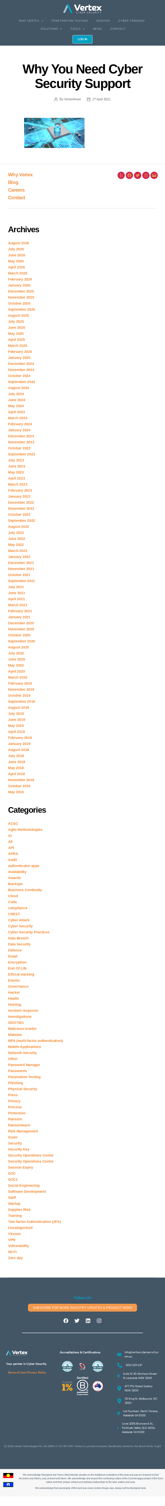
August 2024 (18, 388)
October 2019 (19, 695)
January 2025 (19, 358)
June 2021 (16, 593)
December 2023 (21, 436)
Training (15, 1216)
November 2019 (21, 689)
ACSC (13, 824)
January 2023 (19, 496)
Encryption (17, 962)
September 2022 (21, 521)
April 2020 (16, 671)
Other (13, 1059)
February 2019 (20, 738)
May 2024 (16, 406)
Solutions (49, 29)
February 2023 (20, 490)
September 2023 (21, 454)
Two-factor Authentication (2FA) (34, 1222)
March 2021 (17, 605)
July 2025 (16, 321)
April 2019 (16, 732)
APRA (13, 854)
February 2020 (20, 683)
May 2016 (16, 792)
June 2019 (16, 720)
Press (13, 1095)
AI (9, 836)
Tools (75, 29)
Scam (13, 1137)
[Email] (154, 175)
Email (13, 956)
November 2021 (21, 569)
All (10, 842)
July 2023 (16, 460)
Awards (14, 878)
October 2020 (19, 635)
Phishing (15, 1083)
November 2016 (21, 780)
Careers (16, 190)
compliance (17, 908)
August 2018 (18, 750)
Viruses (14, 1234)
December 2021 (21, 563)
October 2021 (19, 575)
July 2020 (16, 653)
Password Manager (24, 1065)
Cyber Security (20, 926)
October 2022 (19, 515)
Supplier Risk (19, 1210)
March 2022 (17, 551)
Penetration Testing (70, 21)
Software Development (27, 1192)
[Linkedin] (88, 1321)
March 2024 (17, 418)
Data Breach (18, 938)
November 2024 (21, 370)
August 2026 (18, 243)
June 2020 (16, 659)
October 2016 (19, 786)
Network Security (22, 1053)
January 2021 (19, 617)
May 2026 (16, 261)
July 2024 (16, 394)
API (11, 848)
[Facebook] (129, 175)
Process (15, 1107)
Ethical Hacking (21, 974)
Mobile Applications (24, 1047)
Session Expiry (20, 1167)
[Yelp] (121, 175)
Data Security (19, 944)
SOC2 (13, 1179)
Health (13, 998)
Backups (15, 884)
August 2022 (18, 527)
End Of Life (17, 968)
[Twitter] (137, 175)
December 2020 (21, 623)
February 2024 (20, 424)
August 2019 (18, 708)
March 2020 (17, 677)
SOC (12, 1173)
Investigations (20, 1017)
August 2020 (18, 647)
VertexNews (72, 99)
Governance (18, 986)
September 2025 (21, 309)
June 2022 (16, 539)
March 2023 (17, 484)
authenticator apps (23, 866)
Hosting (14, 1005)
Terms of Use (16, 1372)
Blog (13, 182)
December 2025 (21, 291)
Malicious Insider (22, 1029)
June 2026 (16, 255)
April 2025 (16, 340)
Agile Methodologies (25, 830)
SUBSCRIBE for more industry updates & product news (82, 1307)
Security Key (18, 1149)
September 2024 (21, 382)
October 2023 (19, 448)
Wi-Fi (12, 1252)
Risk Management (23, 1131)
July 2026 (16, 249)
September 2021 (21, 581)
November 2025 (21, 297)
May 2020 (16, 665)
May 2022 (16, 545)
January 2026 (19, 285)
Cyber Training (131, 21)
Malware (15, 1035)
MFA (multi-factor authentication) (35, 1041)
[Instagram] (146, 175)
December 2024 (21, 364)
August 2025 (18, 315)
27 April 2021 (101, 99)
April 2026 (16, 267)
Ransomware (19, 1125)
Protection (16, 1113)
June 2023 (16, 466)
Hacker (14, 992)
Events (14, 980)
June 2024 (16, 400)
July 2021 (16, 587)
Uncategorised (20, 1228)
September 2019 (21, 702)
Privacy (14, 1101)
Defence (15, 950)
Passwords (17, 1071)
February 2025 (20, 352)
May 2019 (16, 726)
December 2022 (21, 502)
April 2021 (16, 599)
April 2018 (16, 774)
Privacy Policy (36, 1372)
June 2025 (16, 328)
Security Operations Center (31, 1155)
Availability (17, 872)
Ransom (15, 1119)
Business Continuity (25, 890)
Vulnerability (18, 1246)
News (97, 29)
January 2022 (19, 557)
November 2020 (21, 629)
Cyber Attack (19, 920)
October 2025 (19, 303)
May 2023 (16, 472)
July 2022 (16, 533)
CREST (14, 914)
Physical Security (22, 1089)
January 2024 (19, 430)
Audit (12, 860)
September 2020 (21, 641)
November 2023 (21, 442)
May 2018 (16, 768)
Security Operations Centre (31, 1161)
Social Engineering (24, 1185)
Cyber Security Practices (29, 932)
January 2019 (19, 744)
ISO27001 (103, 21)
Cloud (13, 896)
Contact (118, 29)
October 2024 (19, 376)
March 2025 (17, 346)
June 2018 (16, 762)
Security (15, 1143)
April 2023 (16, 478)
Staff (12, 1198)
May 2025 (16, 334)
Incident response (23, 1011)
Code (12, 902)
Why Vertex (29, 21)
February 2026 (20, 279)
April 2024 (16, 412)
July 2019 (16, 714)
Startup (14, 1204)
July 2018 (16, 756)
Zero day (15, 1258)
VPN (11, 1240)
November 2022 (21, 508)
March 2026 (17, 273)
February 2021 (20, 611)
